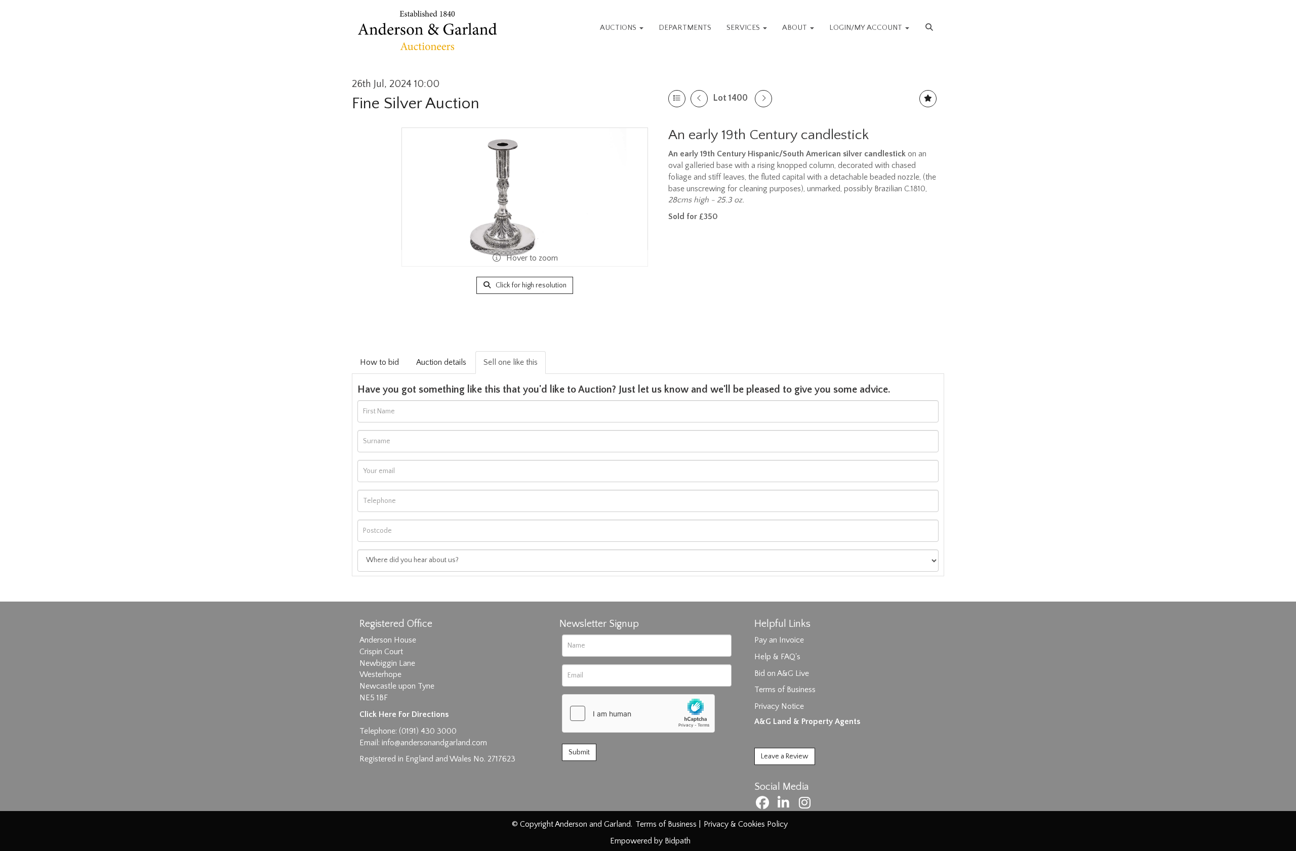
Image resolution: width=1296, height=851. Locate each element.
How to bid (379, 362)
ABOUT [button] (795, 27)
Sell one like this (510, 362)
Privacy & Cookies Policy (746, 824)
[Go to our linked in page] (785, 805)
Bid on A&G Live (781, 673)
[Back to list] (676, 98)
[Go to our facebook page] (764, 805)
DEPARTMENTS (685, 27)
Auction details (441, 362)
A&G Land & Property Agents (807, 721)
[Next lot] (763, 98)
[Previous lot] (699, 98)
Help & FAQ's (777, 656)
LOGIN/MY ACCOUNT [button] (866, 27)
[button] (930, 27)
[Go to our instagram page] (806, 805)
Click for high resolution (530, 285)
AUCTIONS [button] (619, 27)
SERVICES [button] (744, 27)
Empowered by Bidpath (650, 840)
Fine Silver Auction (415, 103)
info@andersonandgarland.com (434, 742)
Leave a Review (784, 756)
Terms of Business (785, 689)
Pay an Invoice (779, 640)
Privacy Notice (779, 706)
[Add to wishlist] (928, 98)
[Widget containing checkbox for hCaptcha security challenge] (638, 713)
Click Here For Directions (404, 714)
